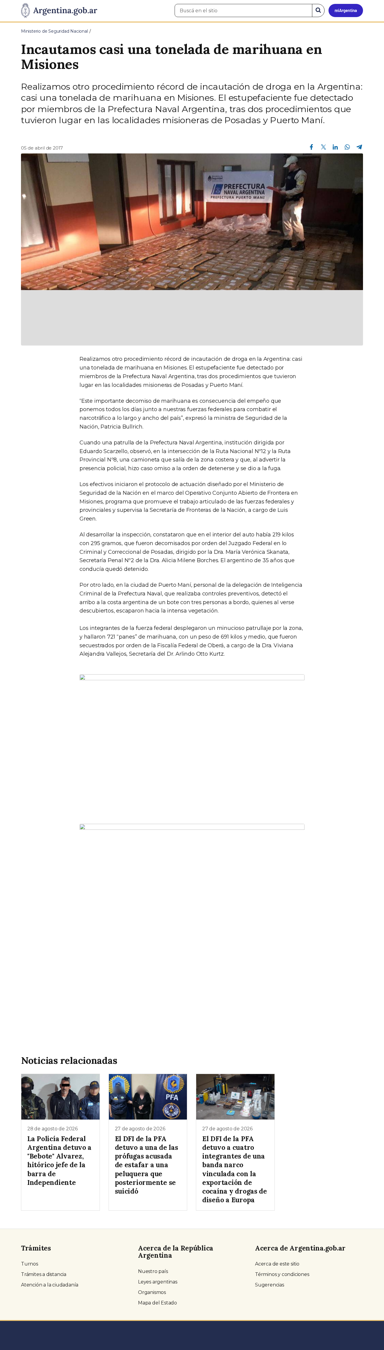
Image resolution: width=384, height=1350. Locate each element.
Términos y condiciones (282, 1274)
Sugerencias (269, 1285)
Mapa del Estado (157, 1303)
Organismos (152, 1292)
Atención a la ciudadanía (49, 1285)
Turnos (29, 1264)
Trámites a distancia (43, 1274)
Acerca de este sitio (277, 1264)
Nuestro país (153, 1271)
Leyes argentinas (157, 1282)
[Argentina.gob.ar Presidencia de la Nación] (59, 11)
